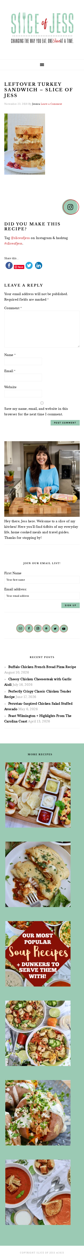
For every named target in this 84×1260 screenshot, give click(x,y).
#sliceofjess (13, 243)
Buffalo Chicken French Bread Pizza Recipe (42, 667)
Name (10, 355)
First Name (13, 573)
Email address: (15, 589)
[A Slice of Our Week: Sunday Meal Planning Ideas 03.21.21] (40, 1033)
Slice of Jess (42, 28)
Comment (13, 308)
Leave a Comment (51, 103)
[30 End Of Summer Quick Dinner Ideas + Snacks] (40, 795)
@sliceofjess (20, 238)
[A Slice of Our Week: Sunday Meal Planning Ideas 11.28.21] (40, 1192)
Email (9, 371)
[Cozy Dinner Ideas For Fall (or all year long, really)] (40, 1112)
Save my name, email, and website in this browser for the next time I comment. (36, 411)
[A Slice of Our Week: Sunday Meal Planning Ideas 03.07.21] (40, 874)
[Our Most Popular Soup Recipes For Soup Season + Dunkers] (40, 954)
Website (10, 387)
